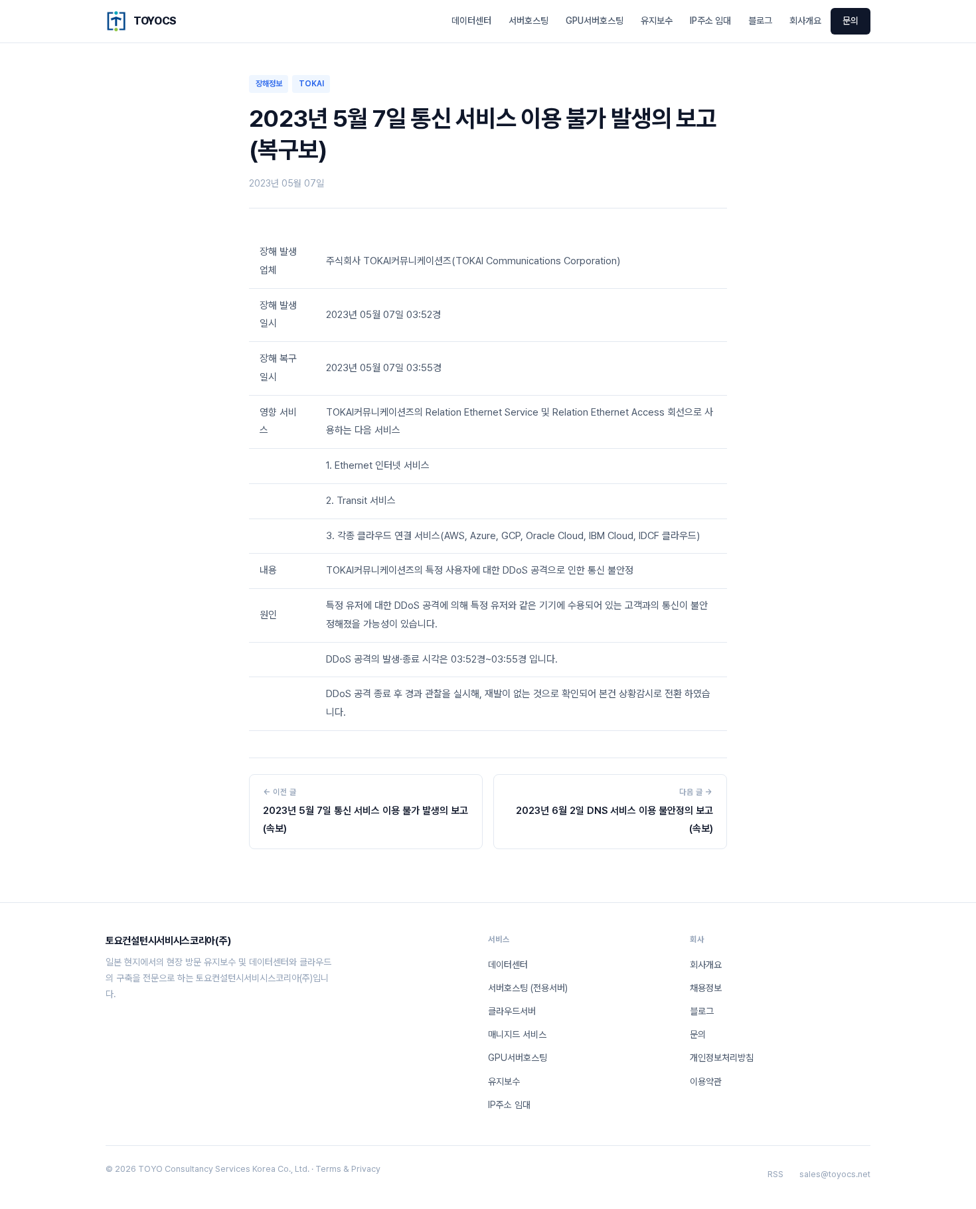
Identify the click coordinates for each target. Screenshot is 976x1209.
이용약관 (706, 1081)
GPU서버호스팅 (594, 20)
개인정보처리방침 (722, 1057)
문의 (850, 20)
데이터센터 (471, 20)
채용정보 (706, 988)
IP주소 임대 (710, 20)
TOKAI (311, 83)
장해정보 (269, 83)
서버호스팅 (528, 20)
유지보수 (657, 20)
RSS (775, 1174)
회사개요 (805, 20)
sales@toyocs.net (834, 1174)
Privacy (365, 1169)
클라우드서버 (512, 1011)
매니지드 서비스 (517, 1034)
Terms (328, 1169)
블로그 (760, 20)
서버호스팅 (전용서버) (528, 988)
